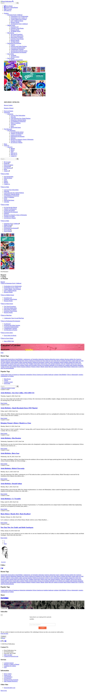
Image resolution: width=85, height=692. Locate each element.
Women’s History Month (37, 366)
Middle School (11, 25)
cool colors (53, 360)
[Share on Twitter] (2, 598)
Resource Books (15, 22)
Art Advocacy (7, 678)
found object (37, 363)
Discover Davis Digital (17, 60)
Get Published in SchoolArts (18, 121)
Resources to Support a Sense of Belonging (22, 139)
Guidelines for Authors (10, 666)
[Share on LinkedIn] (5, 598)
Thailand (68, 363)
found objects (11, 359)
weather (7, 363)
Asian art (63, 363)
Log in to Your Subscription (18, 115)
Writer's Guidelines (16, 123)
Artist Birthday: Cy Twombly (11, 499)
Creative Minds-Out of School (18, 19)
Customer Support (9, 663)
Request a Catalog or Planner (11, 664)
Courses (13, 45)
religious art (61, 365)
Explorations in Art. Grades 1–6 (12, 287)
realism (12, 376)
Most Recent (7, 379)
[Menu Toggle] (12, 1)
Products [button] (6, 13)
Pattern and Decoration (31, 365)
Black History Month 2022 (71, 366)
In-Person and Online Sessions (19, 46)
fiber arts (51, 366)
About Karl (3, 562)
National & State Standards (11, 679)
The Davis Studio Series (17, 36)
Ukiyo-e (69, 374)
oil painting (46, 365)
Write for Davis (8, 178)
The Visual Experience (17, 34)
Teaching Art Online (16, 141)
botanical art (39, 360)
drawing (67, 359)
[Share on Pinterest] (4, 598)
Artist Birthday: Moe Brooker (11, 438)
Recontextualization (8, 368)
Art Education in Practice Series (19, 51)
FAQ (5, 667)
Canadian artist (68, 365)
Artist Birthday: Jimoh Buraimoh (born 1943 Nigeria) (19, 408)
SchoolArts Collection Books (18, 120)
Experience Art (15, 27)
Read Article (4, 403)
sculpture (62, 359)
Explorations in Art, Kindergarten (19, 16)
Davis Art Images (8, 111)
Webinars (13, 138)
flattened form (20, 360)
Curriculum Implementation (18, 48)
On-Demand (7, 324)
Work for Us (14, 154)
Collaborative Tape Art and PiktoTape (14, 318)
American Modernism (11, 360)
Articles (6, 380)
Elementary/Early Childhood (14, 15)
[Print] (7, 598)
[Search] (17, 159)
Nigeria (19, 366)
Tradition (31, 363)
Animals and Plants (66, 360)
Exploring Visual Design (17, 28)
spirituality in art (53, 365)
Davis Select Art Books (10, 335)
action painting (15, 362)
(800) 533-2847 (8, 655)
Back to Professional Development (10, 321)
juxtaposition (4, 365)
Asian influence (6, 362)
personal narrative (27, 362)
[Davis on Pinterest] (5, 641)
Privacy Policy (8, 673)
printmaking (29, 374)
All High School (15, 42)
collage (21, 362)
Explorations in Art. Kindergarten (12, 286)
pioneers (75, 365)
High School (10, 33)
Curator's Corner (8, 382)
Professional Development (14, 43)
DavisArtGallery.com (9, 687)
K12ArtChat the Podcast (10, 207)
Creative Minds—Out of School (12, 289)
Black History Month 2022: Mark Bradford (15, 514)
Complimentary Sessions (17, 49)
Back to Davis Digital (7, 338)
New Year (25, 363)
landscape (50, 374)
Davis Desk (7, 383)
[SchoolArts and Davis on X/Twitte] (2, 641)
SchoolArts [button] (7, 112)
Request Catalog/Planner (11, 7)
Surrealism (35, 359)
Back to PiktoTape (6, 315)
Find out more (4, 633)
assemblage (56, 362)
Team (12, 151)
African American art (30, 360)
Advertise (13, 124)
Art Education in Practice (10, 330)
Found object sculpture (19, 365)
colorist (46, 366)
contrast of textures (58, 366)
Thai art (73, 363)
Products (6, 163)
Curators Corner (48, 362)
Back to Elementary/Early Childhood (11, 283)
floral (21, 363)
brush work (17, 363)
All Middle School (15, 31)
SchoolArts (10, 114)
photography (75, 374)
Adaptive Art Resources (17, 133)
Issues (12, 126)
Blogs (5, 144)
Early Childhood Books (17, 21)
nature (76, 362)
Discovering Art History (17, 37)
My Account (8, 9)
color (49, 363)
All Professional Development (18, 52)
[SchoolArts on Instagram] (4, 641)
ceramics (10, 365)
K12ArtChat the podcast (17, 132)
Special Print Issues (16, 127)
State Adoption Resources (11, 681)
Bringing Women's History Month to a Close (16, 423)
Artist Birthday (19, 359)
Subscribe (13, 117)
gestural (53, 363)
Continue (3, 636)
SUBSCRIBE (4, 608)
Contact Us (8, 10)
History (13, 150)
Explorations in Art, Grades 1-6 (19, 18)
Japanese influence (26, 366)
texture (57, 359)
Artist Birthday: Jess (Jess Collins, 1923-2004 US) (17, 393)
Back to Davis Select (7, 332)
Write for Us (14, 153)
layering (7, 366)
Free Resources (11, 130)
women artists (75, 360)
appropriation (12, 366)
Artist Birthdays (8, 676)
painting (71, 359)
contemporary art (27, 359)
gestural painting (64, 362)
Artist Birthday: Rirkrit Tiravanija (12, 468)
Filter (2, 352)
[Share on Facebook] (1, 598)
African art (40, 365)
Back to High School (7, 303)
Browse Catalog (8, 105)
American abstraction (49, 359)
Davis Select (10, 54)
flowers (59, 360)
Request (3, 282)
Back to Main (5, 173)
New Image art (46, 360)
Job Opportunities (8, 176)
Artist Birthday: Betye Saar (10, 453)
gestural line (72, 362)
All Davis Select (15, 57)
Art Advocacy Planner (16, 142)
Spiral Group (44, 363)
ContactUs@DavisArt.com (11, 656)
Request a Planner (8, 108)
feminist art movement (38, 362)
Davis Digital (8, 6)
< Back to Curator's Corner (8, 388)
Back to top (4, 690)
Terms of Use (7, 675)
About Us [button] (6, 145)
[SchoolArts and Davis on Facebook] (1, 641)
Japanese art (16, 374)
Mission (13, 148)
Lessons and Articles (16, 135)
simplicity (57, 363)
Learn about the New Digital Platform (20, 118)
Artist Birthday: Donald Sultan (11, 483)
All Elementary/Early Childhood (19, 24)
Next (5, 543)
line (75, 359)
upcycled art (78, 363)
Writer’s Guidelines (9, 197)
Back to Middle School (7, 295)
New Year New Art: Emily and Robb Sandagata (17, 527)
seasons (11, 363)
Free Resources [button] (8, 129)
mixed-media (4, 359)
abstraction (41, 359)
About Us (9, 147)
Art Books (13, 55)
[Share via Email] (6, 598)
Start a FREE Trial (9, 341)
